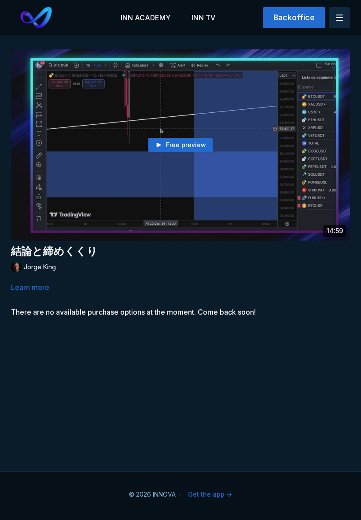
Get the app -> (210, 494)
